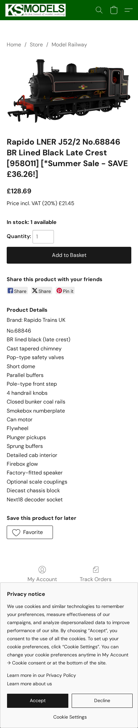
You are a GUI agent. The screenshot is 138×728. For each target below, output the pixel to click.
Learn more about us (29, 684)
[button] (37, 10)
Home (14, 44)
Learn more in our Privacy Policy (41, 675)
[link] (70, 714)
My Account (42, 579)
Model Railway (69, 44)
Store (36, 44)
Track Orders (96, 579)
